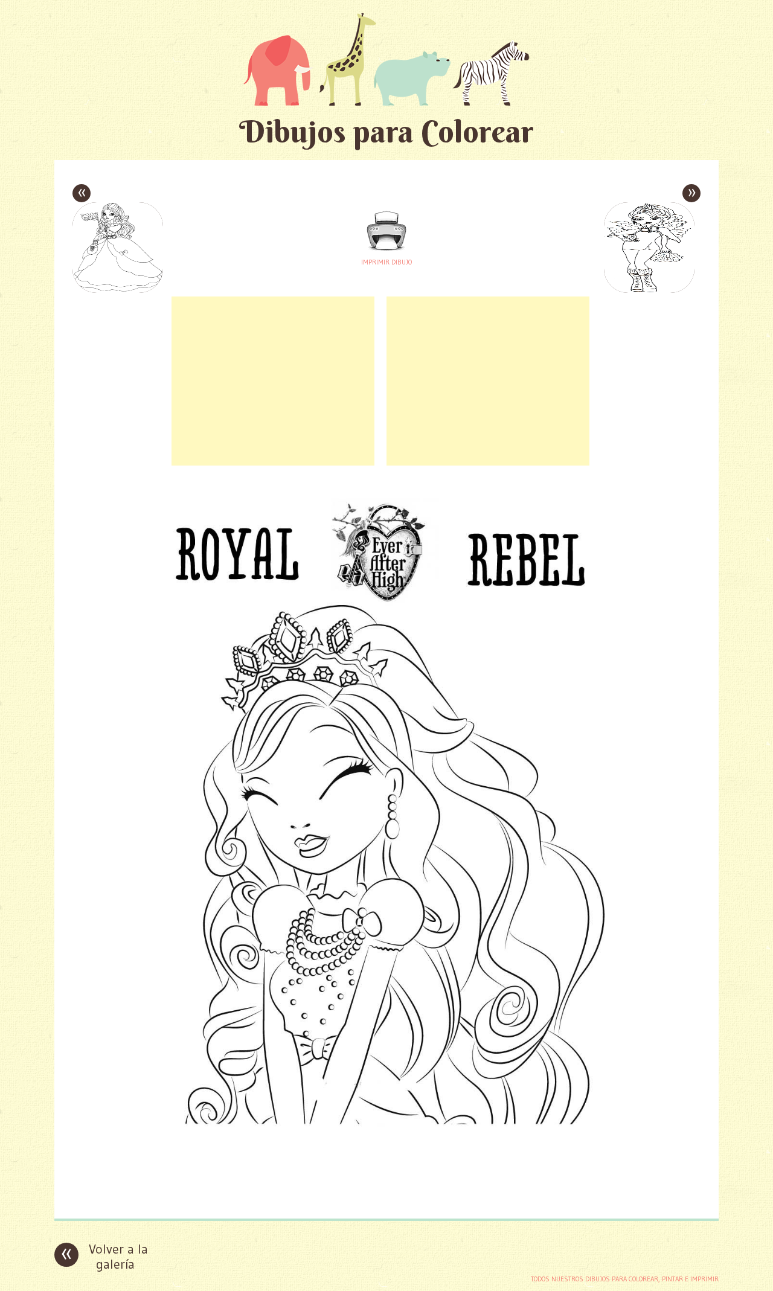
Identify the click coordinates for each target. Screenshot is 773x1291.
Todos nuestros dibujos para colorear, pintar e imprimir (625, 1279)
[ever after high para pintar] (386, 1200)
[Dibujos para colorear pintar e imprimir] (386, 59)
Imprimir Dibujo (386, 262)
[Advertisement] (273, 381)
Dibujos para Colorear (386, 131)
